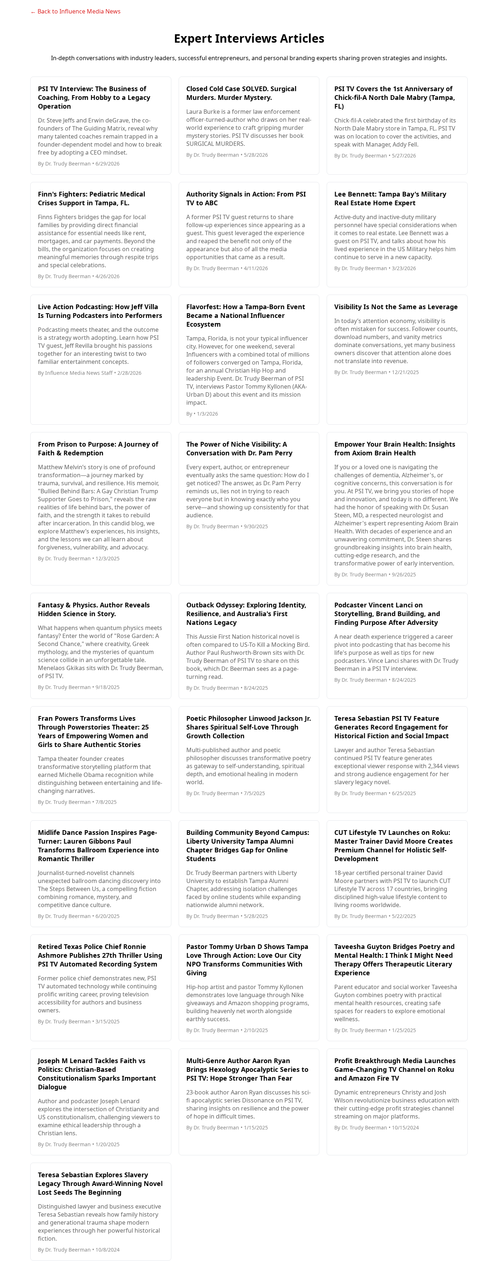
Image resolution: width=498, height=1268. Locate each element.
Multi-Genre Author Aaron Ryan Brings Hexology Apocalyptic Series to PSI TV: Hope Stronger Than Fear (247, 1069)
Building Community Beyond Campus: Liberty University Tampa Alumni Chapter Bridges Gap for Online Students (247, 845)
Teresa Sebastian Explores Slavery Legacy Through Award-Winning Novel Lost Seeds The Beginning (100, 1183)
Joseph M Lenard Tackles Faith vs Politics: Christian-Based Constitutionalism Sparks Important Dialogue (97, 1073)
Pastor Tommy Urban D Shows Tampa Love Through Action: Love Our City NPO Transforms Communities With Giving (247, 959)
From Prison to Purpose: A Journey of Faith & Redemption (98, 448)
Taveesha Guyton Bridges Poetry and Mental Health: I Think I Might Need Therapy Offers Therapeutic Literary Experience (394, 959)
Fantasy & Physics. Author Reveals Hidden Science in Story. (94, 609)
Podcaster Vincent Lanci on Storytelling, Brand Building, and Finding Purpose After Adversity (387, 613)
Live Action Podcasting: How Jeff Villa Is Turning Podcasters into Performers (100, 311)
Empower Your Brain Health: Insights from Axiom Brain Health (394, 448)
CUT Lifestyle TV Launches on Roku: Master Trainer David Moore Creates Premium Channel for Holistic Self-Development (393, 845)
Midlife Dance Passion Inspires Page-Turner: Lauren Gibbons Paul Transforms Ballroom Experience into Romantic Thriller (98, 845)
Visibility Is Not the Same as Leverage (396, 306)
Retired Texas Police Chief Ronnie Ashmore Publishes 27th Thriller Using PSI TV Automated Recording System (100, 955)
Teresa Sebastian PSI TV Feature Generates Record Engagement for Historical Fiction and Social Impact (391, 727)
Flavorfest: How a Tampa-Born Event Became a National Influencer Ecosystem (245, 315)
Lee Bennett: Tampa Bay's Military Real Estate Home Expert (390, 198)
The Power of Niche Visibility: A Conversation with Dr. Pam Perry (239, 448)
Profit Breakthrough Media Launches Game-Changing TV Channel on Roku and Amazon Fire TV (395, 1069)
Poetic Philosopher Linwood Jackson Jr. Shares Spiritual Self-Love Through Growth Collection (248, 727)
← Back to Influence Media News (75, 11)
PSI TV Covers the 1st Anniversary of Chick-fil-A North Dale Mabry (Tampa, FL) (394, 97)
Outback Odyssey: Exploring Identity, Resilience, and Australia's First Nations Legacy (246, 613)
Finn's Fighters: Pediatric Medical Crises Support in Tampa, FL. (91, 198)
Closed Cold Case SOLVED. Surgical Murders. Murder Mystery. (241, 93)
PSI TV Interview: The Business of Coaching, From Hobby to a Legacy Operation (94, 97)
